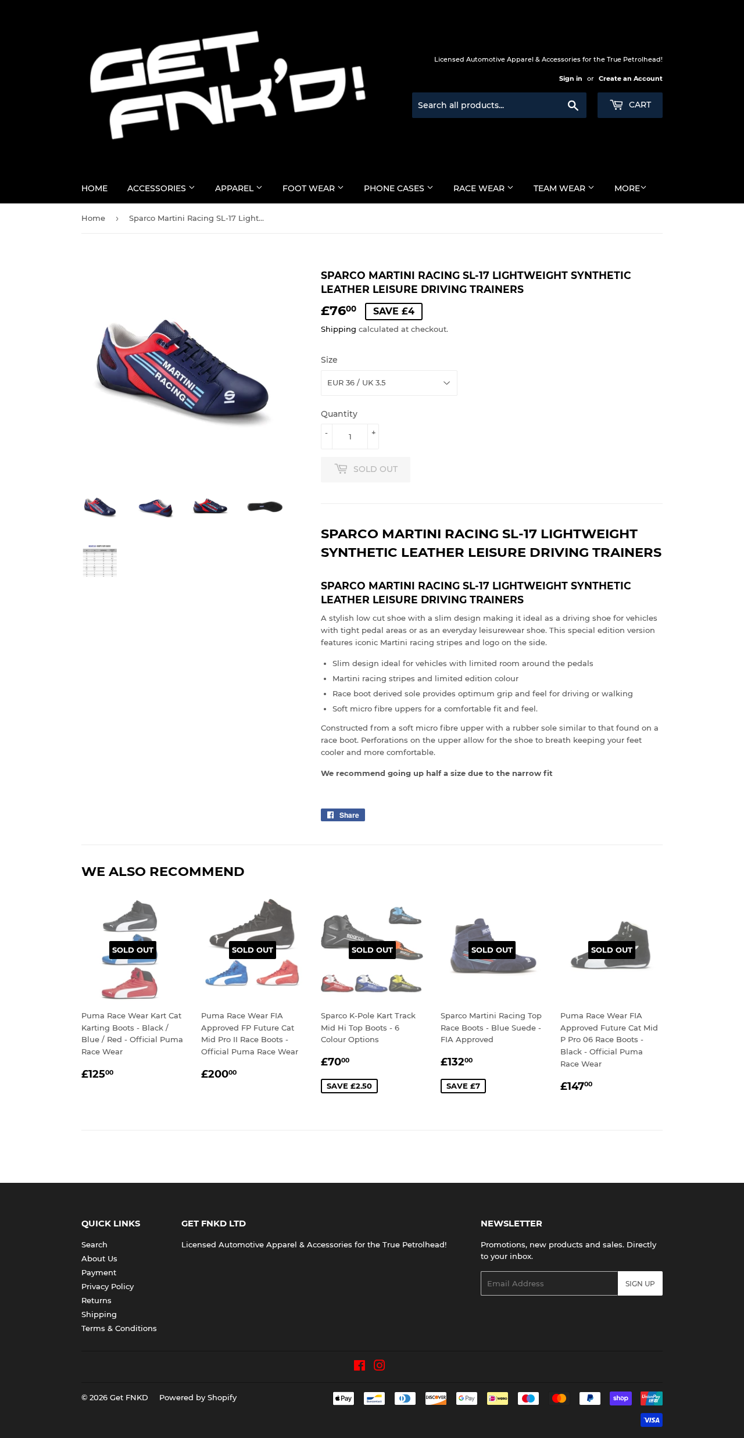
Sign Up (640, 1283)
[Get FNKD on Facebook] (359, 1367)
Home (94, 188)
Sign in (570, 78)
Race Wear (480, 188)
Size (329, 360)
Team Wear (561, 188)
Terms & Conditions (119, 1328)
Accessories (157, 188)
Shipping (338, 329)
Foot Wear (309, 188)
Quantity (339, 414)
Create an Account (631, 78)
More (627, 188)
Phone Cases (395, 188)
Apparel (235, 188)
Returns (96, 1300)
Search (94, 1244)
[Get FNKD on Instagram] (379, 1367)
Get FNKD (129, 1397)
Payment (98, 1272)
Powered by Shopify (198, 1397)
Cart (639, 104)
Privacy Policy (107, 1286)
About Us (99, 1258)
